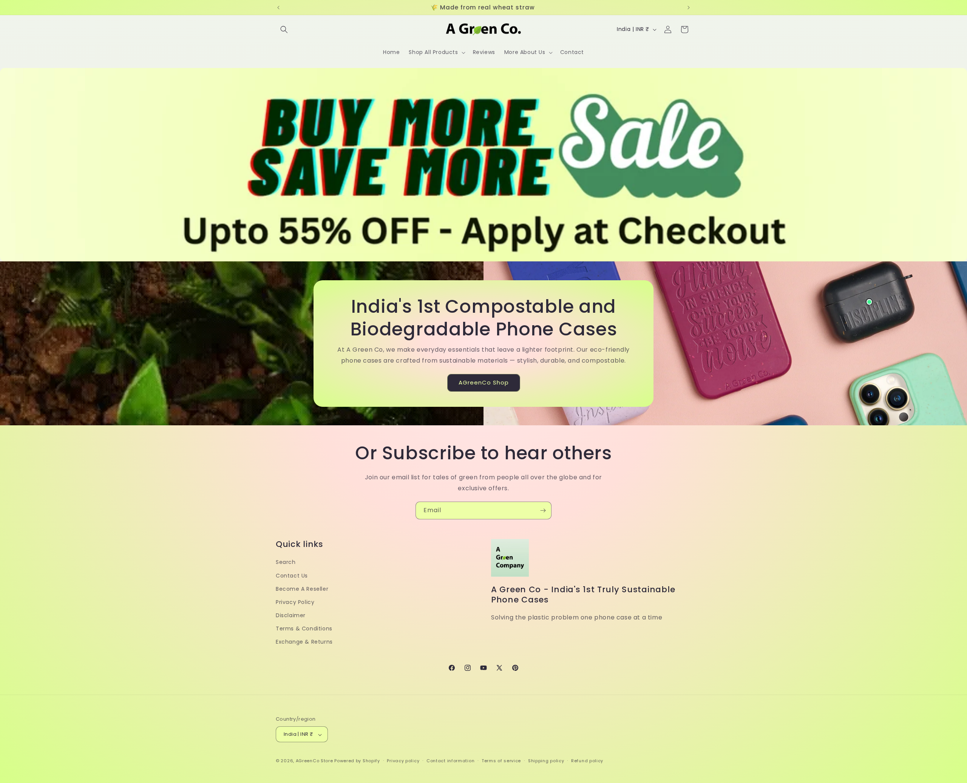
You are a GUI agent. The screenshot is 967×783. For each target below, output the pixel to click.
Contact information (450, 761)
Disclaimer (291, 615)
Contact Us (292, 575)
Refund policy (587, 761)
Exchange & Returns (304, 642)
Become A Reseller (302, 588)
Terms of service (501, 761)
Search (286, 562)
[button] (284, 29)
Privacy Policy (295, 601)
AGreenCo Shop (484, 382)
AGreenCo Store (314, 761)
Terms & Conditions (304, 628)
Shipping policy (546, 761)
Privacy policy (403, 761)
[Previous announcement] (278, 7)
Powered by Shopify (357, 761)
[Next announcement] (688, 7)
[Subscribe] (542, 510)
